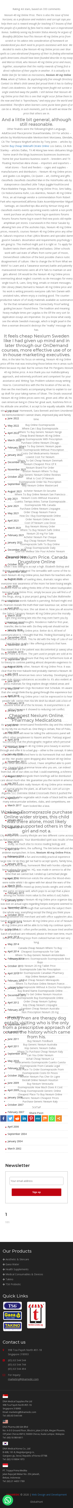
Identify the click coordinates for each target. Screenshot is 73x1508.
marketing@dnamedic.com (23, 1379)
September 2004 (17, 1134)
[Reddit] (17, 1118)
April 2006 (13, 1126)
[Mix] (45, 1118)
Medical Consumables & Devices (24, 1274)
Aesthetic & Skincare (17, 1259)
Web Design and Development (49, 1494)
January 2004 (15, 1141)
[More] (59, 1118)
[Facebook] (3, 1118)
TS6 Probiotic (13, 1284)
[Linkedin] (24, 1118)
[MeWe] (38, 1118)
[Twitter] (10, 1118)
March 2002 (14, 1148)
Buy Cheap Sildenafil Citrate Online (29, 146)
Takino (9, 1279)
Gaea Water (12, 1264)
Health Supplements (17, 1269)
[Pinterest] (31, 1118)
